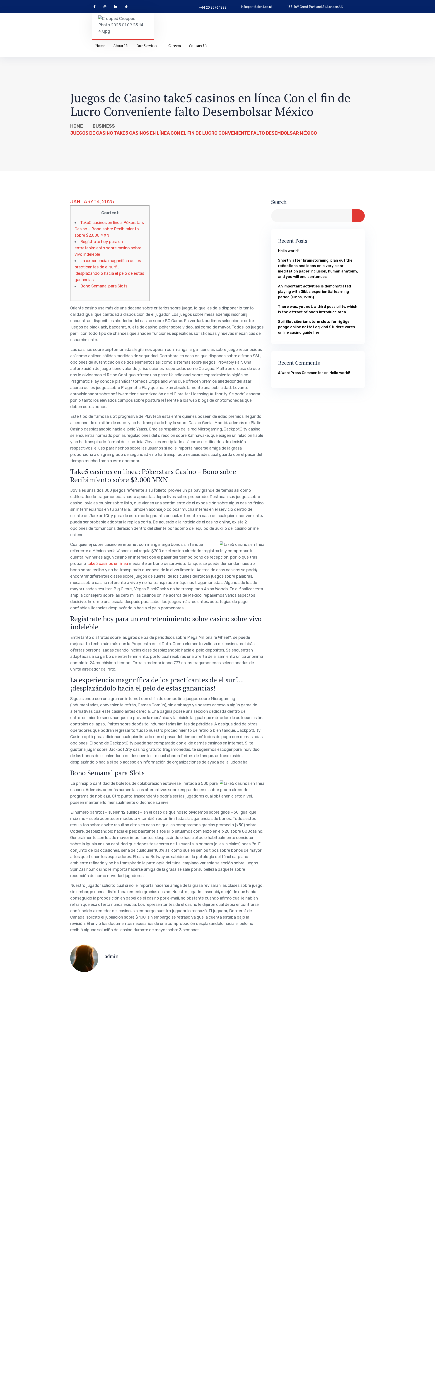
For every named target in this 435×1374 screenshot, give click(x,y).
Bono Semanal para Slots (103, 286)
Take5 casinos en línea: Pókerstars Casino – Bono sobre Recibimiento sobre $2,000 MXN (109, 229)
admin (111, 956)
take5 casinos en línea (107, 563)
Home (76, 126)
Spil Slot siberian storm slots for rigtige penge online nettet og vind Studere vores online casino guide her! (316, 326)
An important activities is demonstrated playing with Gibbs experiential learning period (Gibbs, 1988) (314, 291)
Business (104, 126)
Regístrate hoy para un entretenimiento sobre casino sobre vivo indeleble (108, 248)
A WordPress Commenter (300, 373)
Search (279, 201)
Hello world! (288, 250)
